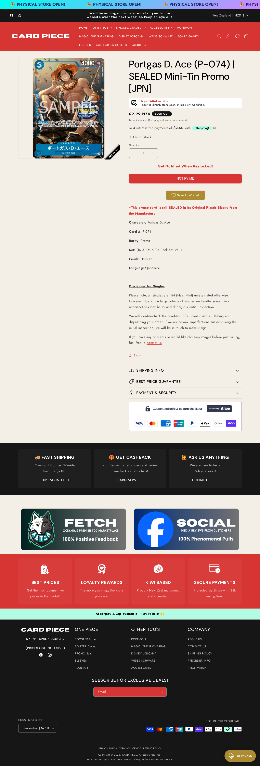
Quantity (134, 145)
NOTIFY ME (185, 178)
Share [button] (137, 355)
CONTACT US (202, 480)
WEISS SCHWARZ (143, 661)
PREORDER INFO (199, 661)
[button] (102, 27)
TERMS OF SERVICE (130, 748)
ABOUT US (195, 639)
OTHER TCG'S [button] (145, 629)
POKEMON (138, 639)
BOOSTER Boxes (86, 639)
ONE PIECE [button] (86, 629)
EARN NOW (127, 480)
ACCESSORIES (141, 668)
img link (73, 511)
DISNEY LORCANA (143, 653)
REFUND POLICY (152, 748)
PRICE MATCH (197, 668)
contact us (154, 342)
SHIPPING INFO (52, 480)
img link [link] (45, 569)
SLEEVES (81, 661)
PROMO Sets (83, 653)
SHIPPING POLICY (200, 653)
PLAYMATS (82, 668)
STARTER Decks (85, 646)
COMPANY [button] (199, 629)
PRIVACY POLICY (108, 748)
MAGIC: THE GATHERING (148, 646)
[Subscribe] (161, 692)
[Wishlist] (237, 36)
